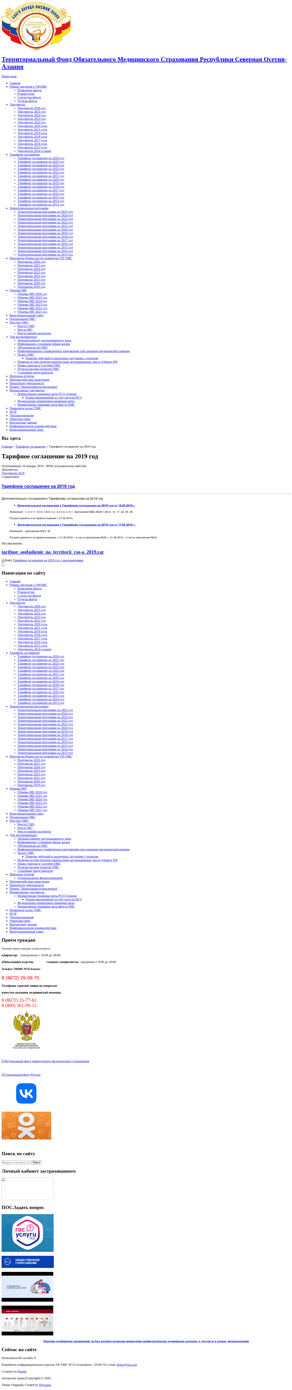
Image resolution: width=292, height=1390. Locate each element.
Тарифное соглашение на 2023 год (40, 169)
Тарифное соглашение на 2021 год (40, 176)
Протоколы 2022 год (31, 276)
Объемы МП (18, 290)
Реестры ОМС (19, 322)
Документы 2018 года (32, 136)
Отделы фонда (27, 101)
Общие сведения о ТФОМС (28, 86)
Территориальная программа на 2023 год (45, 219)
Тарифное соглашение (25, 154)
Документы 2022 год (31, 122)
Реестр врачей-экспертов (34, 333)
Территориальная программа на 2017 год (45, 240)
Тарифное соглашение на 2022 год (40, 172)
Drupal (22, 1371)
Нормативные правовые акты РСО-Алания (46, 394)
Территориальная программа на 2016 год (45, 244)
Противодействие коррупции (29, 379)
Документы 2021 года (32, 129)
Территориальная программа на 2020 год (45, 229)
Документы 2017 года (32, 140)
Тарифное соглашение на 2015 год (40, 197)
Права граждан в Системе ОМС (39, 365)
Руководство (26, 93)
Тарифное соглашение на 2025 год (40, 161)
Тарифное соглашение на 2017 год (40, 190)
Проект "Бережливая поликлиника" (34, 386)
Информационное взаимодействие (33, 426)
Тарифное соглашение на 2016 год (40, 194)
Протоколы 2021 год (31, 279)
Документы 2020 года (32, 126)
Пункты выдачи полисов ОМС (38, 369)
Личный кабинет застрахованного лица (44, 340)
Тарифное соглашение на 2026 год (40, 158)
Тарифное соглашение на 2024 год (40, 165)
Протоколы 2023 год (31, 272)
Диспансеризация (22, 415)
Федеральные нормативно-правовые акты (45, 401)
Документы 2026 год (31, 108)
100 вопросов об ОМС (32, 347)
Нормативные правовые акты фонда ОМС (46, 404)
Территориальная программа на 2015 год (45, 247)
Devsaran (45, 1385)
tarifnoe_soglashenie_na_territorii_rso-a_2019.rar (53, 551)
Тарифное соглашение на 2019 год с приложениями (48, 560)
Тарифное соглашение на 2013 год (40, 204)
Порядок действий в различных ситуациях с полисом (61, 358)
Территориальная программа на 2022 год (45, 222)
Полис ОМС (25, 354)
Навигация (9, 76)
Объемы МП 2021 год (32, 311)
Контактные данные (23, 422)
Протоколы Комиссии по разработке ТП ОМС (41, 258)
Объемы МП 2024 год (32, 301)
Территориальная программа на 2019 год (45, 233)
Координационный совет (27, 315)
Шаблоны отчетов (22, 376)
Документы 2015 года (32, 147)
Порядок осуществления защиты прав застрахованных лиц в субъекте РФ (67, 361)
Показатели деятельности (27, 383)
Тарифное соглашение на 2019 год (40, 183)
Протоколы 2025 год (31, 265)
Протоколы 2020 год (31, 283)
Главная (15, 83)
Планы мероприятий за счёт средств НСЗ (53, 397)
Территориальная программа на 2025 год (45, 211)
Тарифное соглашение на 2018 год (40, 186)
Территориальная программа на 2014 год (45, 251)
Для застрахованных (23, 336)
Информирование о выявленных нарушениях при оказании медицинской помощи (73, 351)
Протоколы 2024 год (31, 269)
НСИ (13, 412)
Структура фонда (29, 97)
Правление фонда (29, 90)
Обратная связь (20, 419)
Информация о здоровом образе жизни (43, 344)
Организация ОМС (23, 319)
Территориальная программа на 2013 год (45, 254)
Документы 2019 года (32, 133)
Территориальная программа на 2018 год (45, 236)
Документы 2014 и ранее (34, 151)
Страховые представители (35, 372)
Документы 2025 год (31, 111)
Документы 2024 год (31, 115)
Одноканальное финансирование (40, 878)
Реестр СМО (26, 326)
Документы (17, 104)
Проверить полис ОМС (25, 408)
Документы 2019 (13, 473)
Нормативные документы (27, 390)
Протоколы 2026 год (31, 261)
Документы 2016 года (32, 144)
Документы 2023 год (31, 118)
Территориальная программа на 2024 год (45, 215)
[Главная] (36, 49)
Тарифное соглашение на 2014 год (40, 201)
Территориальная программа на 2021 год (45, 226)
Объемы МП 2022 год (32, 308)
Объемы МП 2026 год (32, 294)
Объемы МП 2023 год (32, 304)
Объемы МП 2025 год (32, 297)
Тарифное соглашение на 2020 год (40, 179)
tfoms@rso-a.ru (126, 1364)
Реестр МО (24, 329)
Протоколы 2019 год (31, 286)
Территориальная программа (29, 208)
